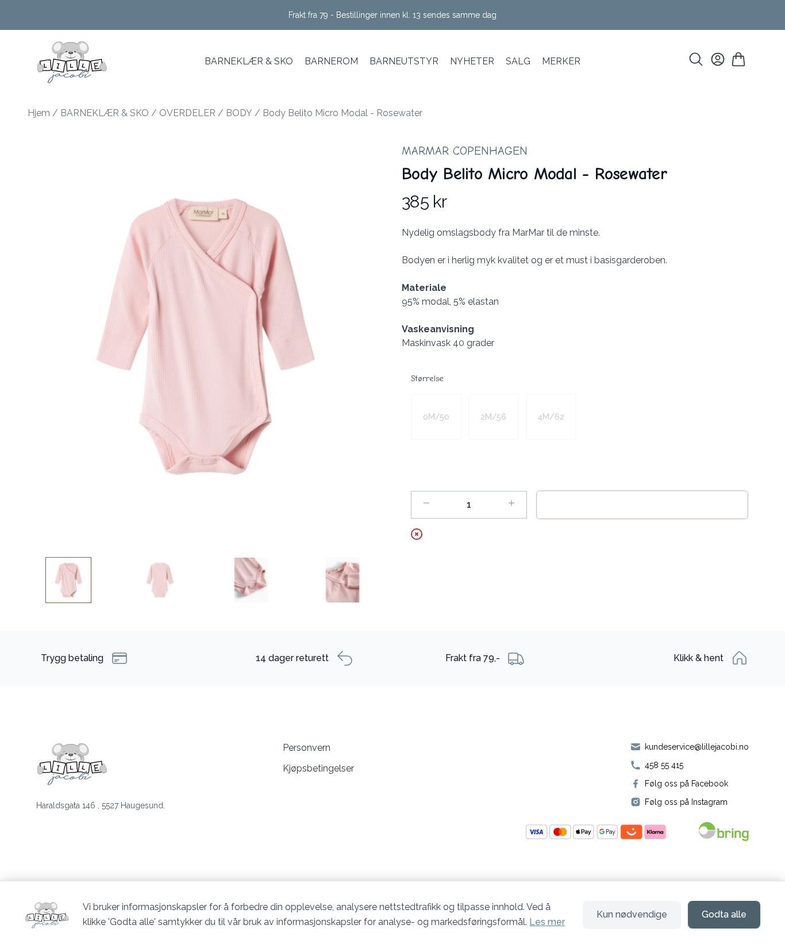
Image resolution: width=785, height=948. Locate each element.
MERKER (561, 61)
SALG (518, 61)
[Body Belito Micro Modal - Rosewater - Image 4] (342, 580)
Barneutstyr (404, 61)
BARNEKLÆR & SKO (249, 61)
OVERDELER (187, 113)
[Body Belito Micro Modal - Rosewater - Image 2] (160, 580)
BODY (239, 113)
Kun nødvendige (632, 914)
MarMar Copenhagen (465, 151)
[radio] (436, 417)
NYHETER (472, 61)
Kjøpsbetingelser (318, 768)
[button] (205, 336)
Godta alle (724, 914)
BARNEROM (331, 61)
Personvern (306, 747)
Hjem (39, 113)
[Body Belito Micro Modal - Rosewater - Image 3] (251, 580)
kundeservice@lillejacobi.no (697, 746)
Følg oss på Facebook (686, 783)
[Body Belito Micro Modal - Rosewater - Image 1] (68, 580)
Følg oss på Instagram (686, 802)
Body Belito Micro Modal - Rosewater (342, 113)
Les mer (547, 921)
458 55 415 (664, 765)
